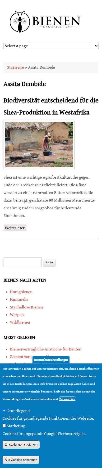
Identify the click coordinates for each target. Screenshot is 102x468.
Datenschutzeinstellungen (51, 359)
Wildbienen (20, 322)
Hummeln (19, 299)
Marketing (16, 425)
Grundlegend (18, 410)
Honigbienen (21, 291)
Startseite (15, 67)
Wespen (17, 314)
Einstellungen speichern (21, 444)
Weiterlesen (16, 228)
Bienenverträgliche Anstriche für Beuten (45, 349)
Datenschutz (67, 399)
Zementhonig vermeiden (32, 356)
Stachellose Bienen (26, 307)
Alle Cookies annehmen (21, 460)
